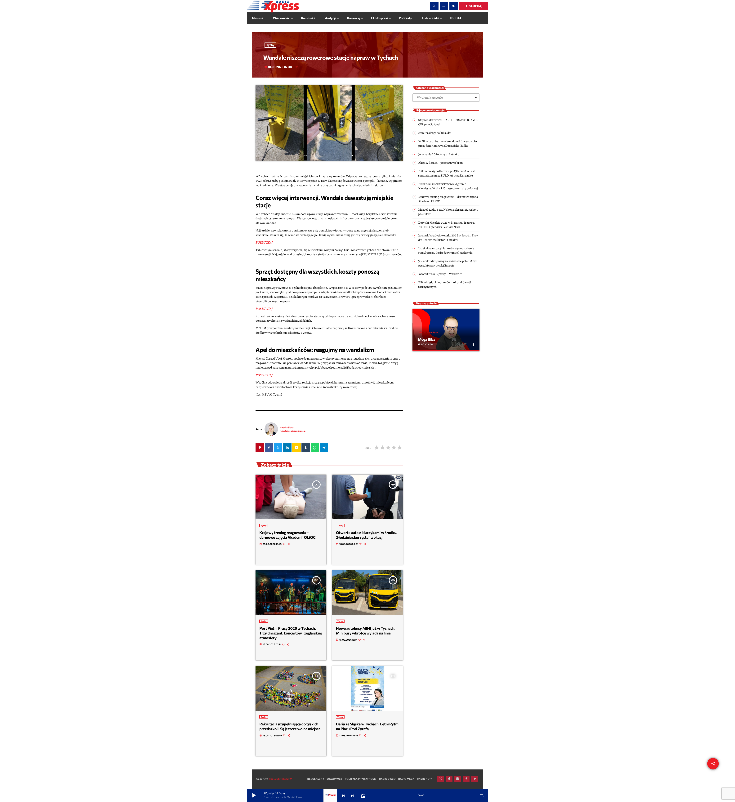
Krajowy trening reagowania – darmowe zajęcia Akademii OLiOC (287, 535)
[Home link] (273, 6)
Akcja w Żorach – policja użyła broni (440, 162)
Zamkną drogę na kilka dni (434, 133)
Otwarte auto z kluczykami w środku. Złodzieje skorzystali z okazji (366, 535)
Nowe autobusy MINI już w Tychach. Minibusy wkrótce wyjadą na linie (365, 630)
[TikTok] (449, 779)
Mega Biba (426, 339)
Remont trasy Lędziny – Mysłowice (440, 274)
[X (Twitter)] (440, 779)
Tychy (270, 45)
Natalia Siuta (286, 427)
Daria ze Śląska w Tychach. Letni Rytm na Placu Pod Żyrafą (367, 726)
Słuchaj (473, 6)
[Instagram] (457, 779)
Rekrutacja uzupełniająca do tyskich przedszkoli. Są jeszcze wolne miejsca (289, 726)
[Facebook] (466, 779)
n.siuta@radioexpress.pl (293, 430)
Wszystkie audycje (428, 332)
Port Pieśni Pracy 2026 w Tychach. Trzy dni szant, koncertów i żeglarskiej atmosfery (290, 633)
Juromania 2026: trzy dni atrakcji (439, 154)
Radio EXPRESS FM (280, 778)
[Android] (474, 779)
